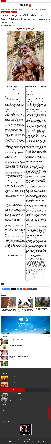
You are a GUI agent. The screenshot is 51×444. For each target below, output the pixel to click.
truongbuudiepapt (5, 22)
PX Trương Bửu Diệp (5, 413)
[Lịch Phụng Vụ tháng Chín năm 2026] (4, 341)
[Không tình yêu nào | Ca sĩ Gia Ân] (4, 347)
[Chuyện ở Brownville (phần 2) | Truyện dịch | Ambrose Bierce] (42, 302)
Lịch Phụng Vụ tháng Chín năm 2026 (16, 339)
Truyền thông (4, 415)
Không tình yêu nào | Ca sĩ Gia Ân (15, 345)
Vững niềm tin (7, 9)
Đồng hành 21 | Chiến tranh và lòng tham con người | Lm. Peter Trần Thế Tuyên (25, 310)
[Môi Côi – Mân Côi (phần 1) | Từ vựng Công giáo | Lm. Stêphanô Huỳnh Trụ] (8, 302)
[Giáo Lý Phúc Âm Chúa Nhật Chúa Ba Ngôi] (4, 384)
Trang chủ (6, 441)
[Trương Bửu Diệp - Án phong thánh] (25, 5)
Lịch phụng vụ (4, 417)
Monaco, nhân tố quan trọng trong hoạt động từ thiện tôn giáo (21, 350)
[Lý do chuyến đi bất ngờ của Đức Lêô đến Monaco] (4, 358)
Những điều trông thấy (14, 9)
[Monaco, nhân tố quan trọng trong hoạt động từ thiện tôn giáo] (4, 352)
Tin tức (3, 408)
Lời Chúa (3, 411)
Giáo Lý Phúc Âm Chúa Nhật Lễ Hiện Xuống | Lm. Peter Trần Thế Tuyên (23, 376)
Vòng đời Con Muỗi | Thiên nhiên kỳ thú (13, 1)
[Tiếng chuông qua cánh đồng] (4, 400)
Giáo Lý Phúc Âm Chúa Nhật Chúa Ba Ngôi (17, 382)
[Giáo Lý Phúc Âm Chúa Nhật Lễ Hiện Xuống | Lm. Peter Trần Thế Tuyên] (4, 378)
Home (3, 9)
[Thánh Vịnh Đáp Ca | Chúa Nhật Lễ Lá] (4, 363)
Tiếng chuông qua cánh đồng (15, 399)
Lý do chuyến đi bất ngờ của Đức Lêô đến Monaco (19, 356)
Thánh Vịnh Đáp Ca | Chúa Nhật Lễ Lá (16, 361)
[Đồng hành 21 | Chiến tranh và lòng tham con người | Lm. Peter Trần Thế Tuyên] (25, 302)
